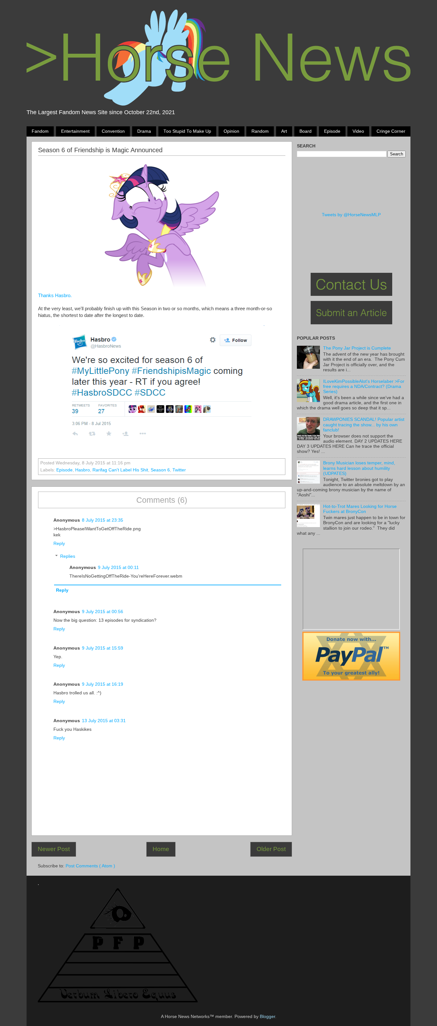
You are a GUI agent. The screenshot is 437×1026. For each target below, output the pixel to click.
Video (358, 131)
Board (305, 131)
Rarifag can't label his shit (120, 470)
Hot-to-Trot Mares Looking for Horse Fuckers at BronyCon (360, 509)
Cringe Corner (391, 131)
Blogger (267, 1016)
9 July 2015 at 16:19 (102, 684)
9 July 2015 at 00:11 (118, 567)
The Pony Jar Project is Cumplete (357, 348)
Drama (144, 131)
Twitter (179, 470)
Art (284, 131)
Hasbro (82, 470)
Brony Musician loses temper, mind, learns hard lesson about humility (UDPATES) (359, 468)
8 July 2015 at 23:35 (102, 520)
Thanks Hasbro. (55, 295)
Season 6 (160, 470)
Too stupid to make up (187, 131)
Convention (113, 131)
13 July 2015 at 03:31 (104, 720)
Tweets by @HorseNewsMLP (351, 214)
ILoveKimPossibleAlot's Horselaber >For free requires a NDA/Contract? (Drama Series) (363, 386)
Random (260, 131)
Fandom (40, 131)
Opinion (231, 131)
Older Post (271, 849)
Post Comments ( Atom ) (90, 866)
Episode (332, 131)
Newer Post (54, 849)
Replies (67, 556)
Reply (59, 543)
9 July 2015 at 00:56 (102, 611)
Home (161, 849)
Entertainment (75, 131)
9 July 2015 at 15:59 (102, 648)
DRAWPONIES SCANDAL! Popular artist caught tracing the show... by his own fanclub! (363, 424)
